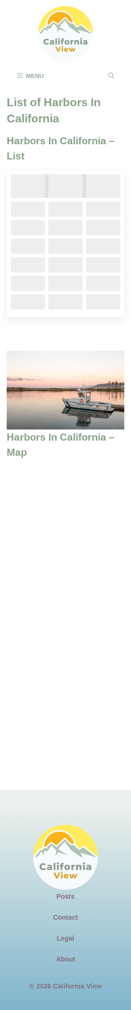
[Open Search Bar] (111, 75)
